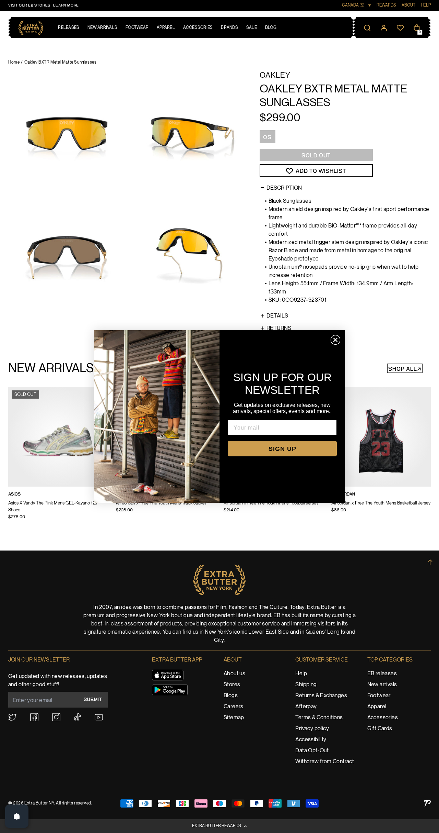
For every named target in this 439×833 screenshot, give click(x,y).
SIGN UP (282, 448)
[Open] (16, 816)
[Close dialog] (335, 340)
